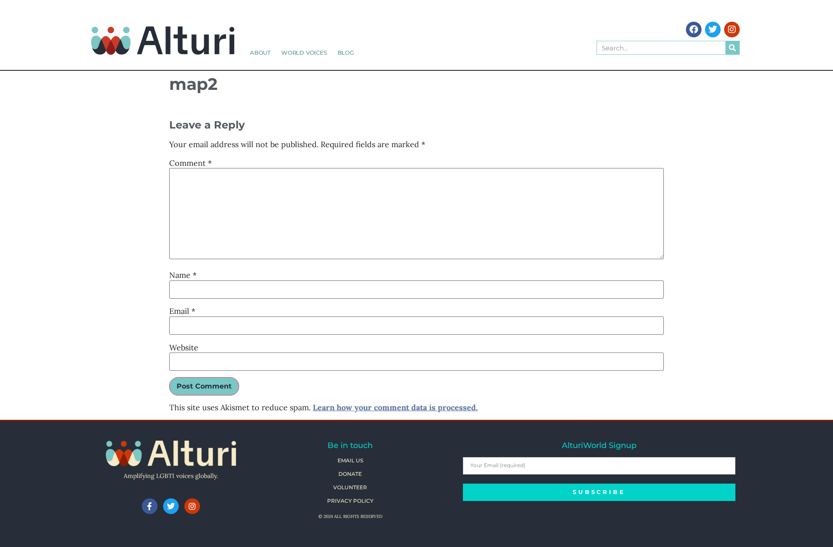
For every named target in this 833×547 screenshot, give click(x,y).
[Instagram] (732, 29)
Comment (190, 163)
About (260, 52)
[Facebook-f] (149, 506)
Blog (346, 52)
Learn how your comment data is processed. (395, 407)
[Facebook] (694, 29)
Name (183, 275)
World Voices (304, 52)
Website (183, 348)
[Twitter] (713, 29)
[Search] (732, 47)
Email (182, 311)
